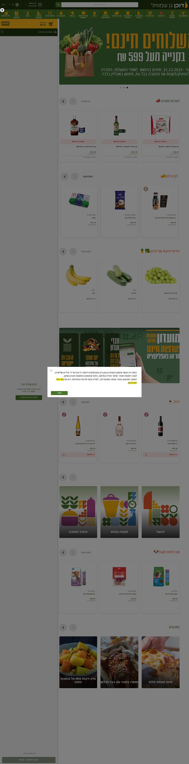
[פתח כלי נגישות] (2, 10)
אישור (59, 393)
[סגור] (51, 370)
